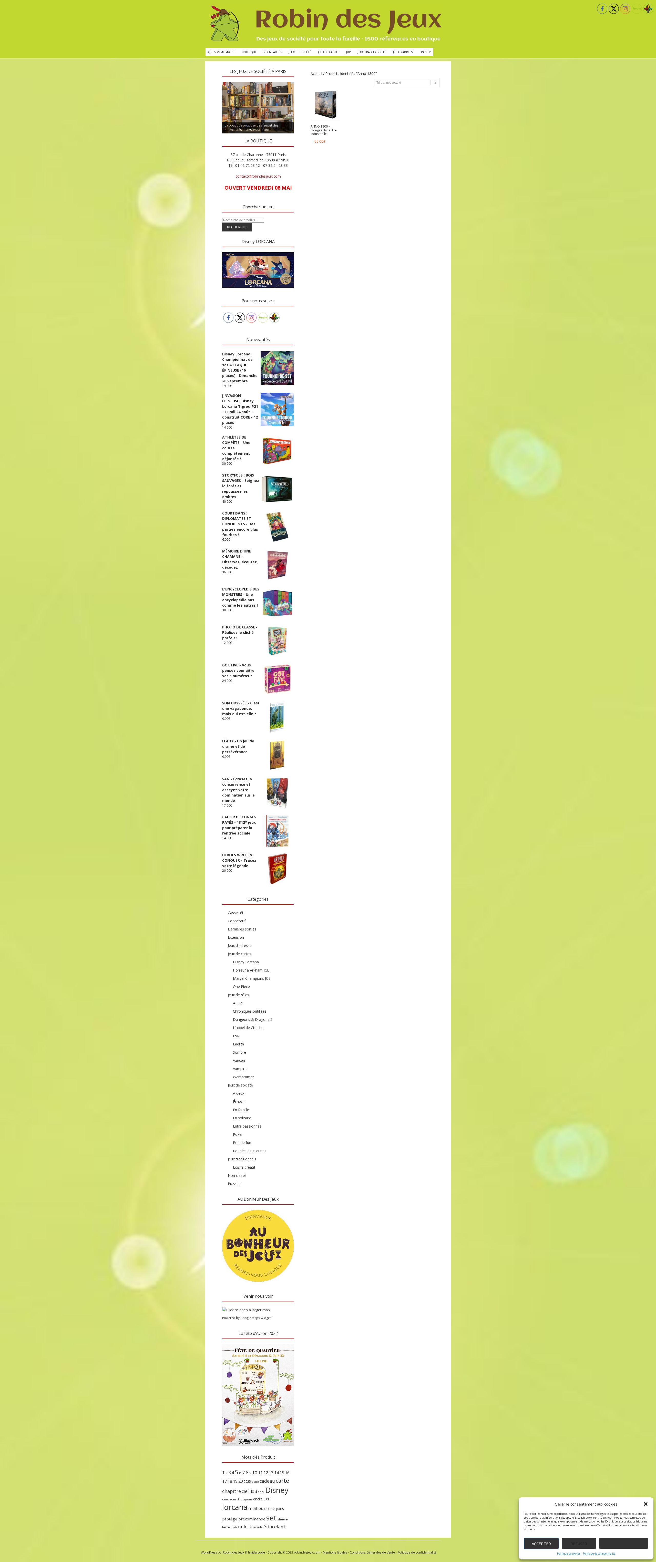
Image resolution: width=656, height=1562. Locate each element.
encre (258, 1498)
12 (265, 1473)
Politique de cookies (568, 1553)
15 (282, 1473)
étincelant (274, 1527)
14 (276, 1473)
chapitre (231, 1491)
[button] (645, 1504)
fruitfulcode (256, 1552)
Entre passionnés (247, 1126)
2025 (247, 1481)
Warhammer (243, 1076)
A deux (238, 1093)
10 (254, 1473)
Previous (213, 81)
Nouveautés (272, 52)
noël (271, 1508)
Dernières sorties (242, 929)
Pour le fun (242, 1142)
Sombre (239, 1052)
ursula (258, 1527)
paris (280, 1508)
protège (230, 1519)
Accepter (541, 1543)
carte (282, 1480)
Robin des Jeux (233, 1552)
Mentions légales (335, 1552)
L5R (236, 1035)
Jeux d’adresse (403, 52)
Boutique (249, 52)
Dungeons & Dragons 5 (252, 1019)
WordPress (209, 1552)
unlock (245, 1527)
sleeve (282, 1519)
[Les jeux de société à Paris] (325, 24)
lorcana (235, 1507)
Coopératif (236, 920)
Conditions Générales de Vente (372, 1552)
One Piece (241, 986)
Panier (426, 52)
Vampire (240, 1068)
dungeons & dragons (237, 1499)
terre (226, 1527)
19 (235, 1481)
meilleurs (258, 1508)
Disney (277, 1490)
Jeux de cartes (328, 52)
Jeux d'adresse (240, 945)
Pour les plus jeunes (249, 1150)
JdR (348, 52)
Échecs (238, 1101)
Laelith (238, 1044)
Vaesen (239, 1060)
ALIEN (238, 1003)
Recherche (237, 227)
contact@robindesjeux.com (258, 176)
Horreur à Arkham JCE (251, 970)
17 (224, 1481)
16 (287, 1473)
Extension (236, 937)
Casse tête (236, 912)
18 (230, 1481)
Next (303, 81)
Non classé (237, 1175)
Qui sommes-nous (221, 52)
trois (234, 1527)
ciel (245, 1491)
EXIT (267, 1498)
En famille (241, 1109)
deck (261, 1492)
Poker (238, 1134)
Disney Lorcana (246, 961)
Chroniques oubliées (249, 1011)
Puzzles (234, 1183)
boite (255, 1481)
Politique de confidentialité (599, 1553)
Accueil (316, 73)
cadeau (267, 1481)
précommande (251, 1518)
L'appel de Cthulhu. (248, 1027)
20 (240, 1481)
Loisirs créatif (244, 1167)
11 (260, 1473)
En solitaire (242, 1117)
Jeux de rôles (238, 994)
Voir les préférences (623, 1543)
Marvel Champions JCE (251, 978)
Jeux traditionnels (372, 52)
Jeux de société (300, 52)
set (271, 1517)
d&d (253, 1491)
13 (271, 1473)
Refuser (578, 1543)
